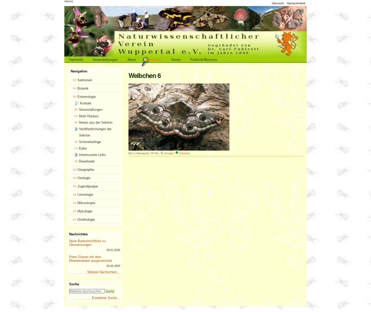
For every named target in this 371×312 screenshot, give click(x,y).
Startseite (75, 60)
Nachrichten (78, 234)
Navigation (79, 71)
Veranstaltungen (105, 60)
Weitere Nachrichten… (103, 272)
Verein (176, 60)
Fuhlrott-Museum (204, 60)
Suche (74, 284)
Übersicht (278, 3)
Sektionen (153, 60)
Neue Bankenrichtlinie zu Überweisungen (87, 243)
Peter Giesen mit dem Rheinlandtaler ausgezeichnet (90, 259)
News (132, 60)
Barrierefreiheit (296, 3)
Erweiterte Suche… (106, 298)
